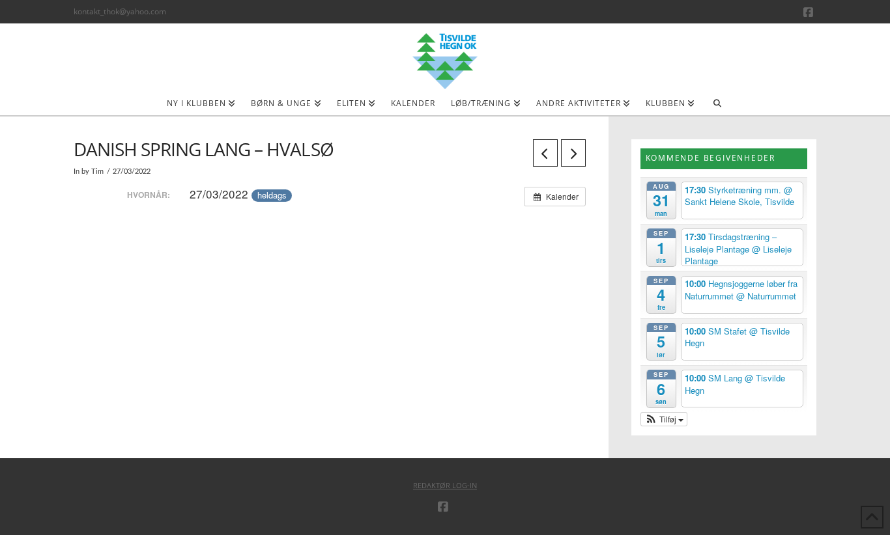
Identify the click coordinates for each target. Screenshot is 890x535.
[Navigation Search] (717, 107)
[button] (664, 419)
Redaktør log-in (445, 485)
